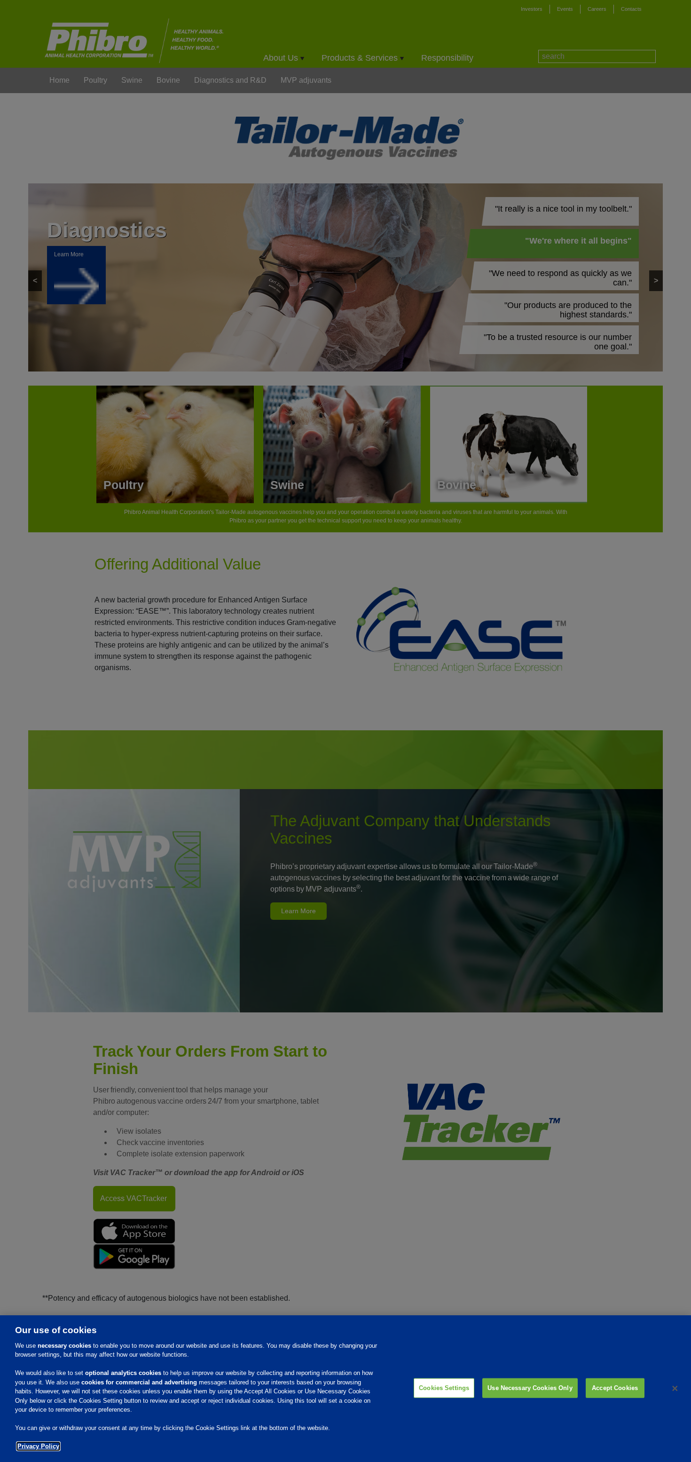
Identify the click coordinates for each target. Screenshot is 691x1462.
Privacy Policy (38, 1446)
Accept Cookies (615, 1387)
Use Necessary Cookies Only (529, 1387)
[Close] (675, 1388)
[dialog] (345, 1388)
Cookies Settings (444, 1387)
